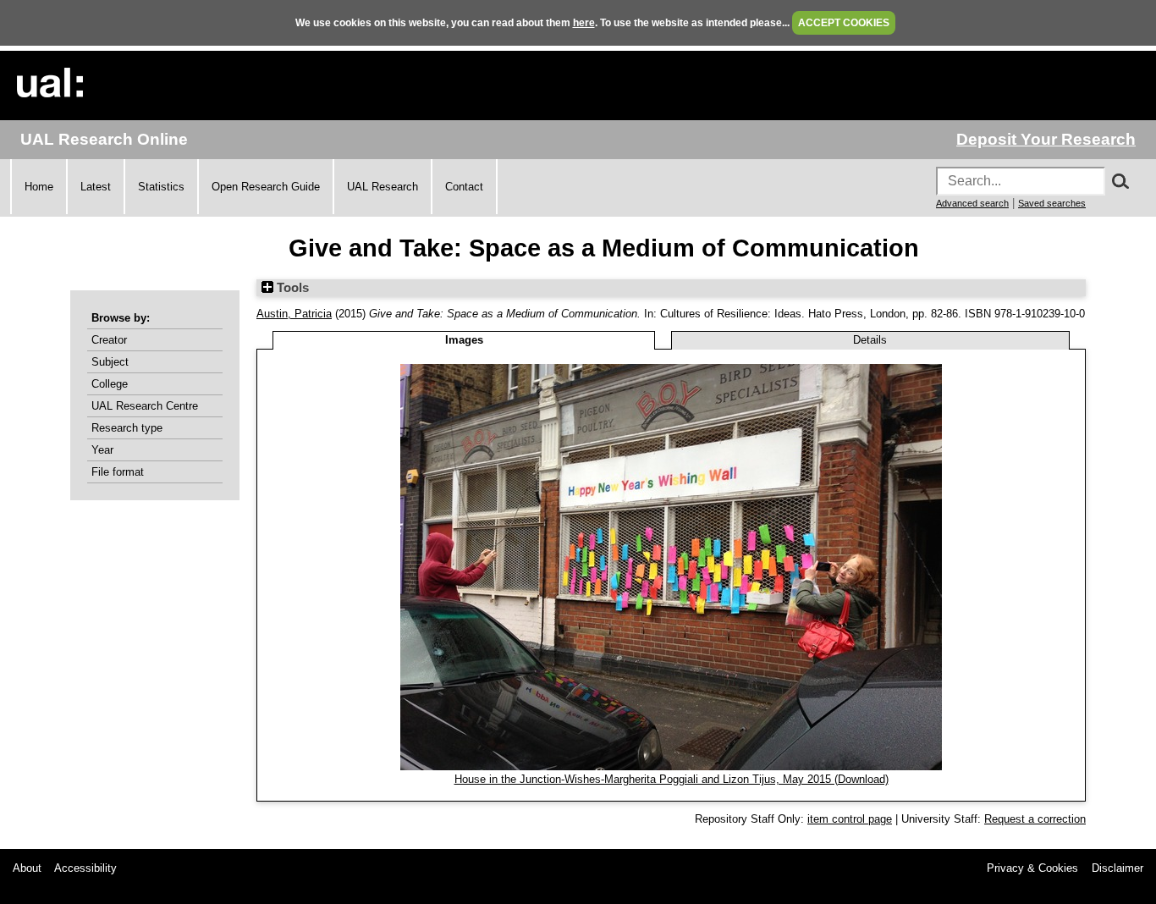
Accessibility (85, 868)
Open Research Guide (266, 186)
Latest (95, 186)
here (584, 23)
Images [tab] (464, 339)
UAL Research (382, 186)
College (109, 384)
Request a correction (1035, 819)
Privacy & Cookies (1032, 868)
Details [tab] (870, 339)
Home (39, 186)
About (27, 868)
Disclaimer (1117, 868)
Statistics (161, 186)
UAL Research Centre (144, 406)
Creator (109, 339)
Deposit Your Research (1046, 139)
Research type (126, 428)
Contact (464, 186)
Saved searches (1052, 203)
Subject (110, 362)
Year (102, 450)
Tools (291, 288)
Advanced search (972, 203)
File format (117, 472)
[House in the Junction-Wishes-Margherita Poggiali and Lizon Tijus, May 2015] (671, 766)
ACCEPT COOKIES (843, 23)
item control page (849, 819)
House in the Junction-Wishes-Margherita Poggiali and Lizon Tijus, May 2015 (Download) (671, 779)
